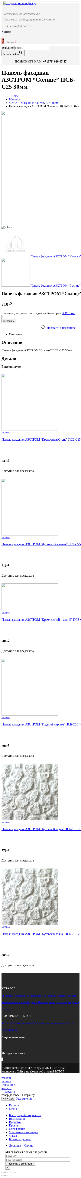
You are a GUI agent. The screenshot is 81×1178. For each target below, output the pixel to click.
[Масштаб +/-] (14, 1172)
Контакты (16, 1023)
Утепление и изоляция (23, 1132)
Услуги (5, 1029)
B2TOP (59, 1071)
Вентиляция (17, 1118)
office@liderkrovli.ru (21, 26)
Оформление (24, 1098)
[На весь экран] (10, 1172)
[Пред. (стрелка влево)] (3, 1175)
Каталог (6, 1023)
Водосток (32, 1002)
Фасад (13, 1135)
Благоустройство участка (25, 1115)
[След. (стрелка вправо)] (6, 1175)
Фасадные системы (57, 995)
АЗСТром (68, 313)
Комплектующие (20, 1139)
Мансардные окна (36, 995)
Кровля (13, 1125)
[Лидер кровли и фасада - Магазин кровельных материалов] (18, 3)
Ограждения (17, 1128)
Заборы (72, 995)
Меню (13, 1108)
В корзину (8, 321)
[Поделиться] (6, 1172)
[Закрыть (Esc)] (3, 1172)
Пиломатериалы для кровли (52, 1002)
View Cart (8, 1098)
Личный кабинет (30, 1023)
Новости (13, 1029)
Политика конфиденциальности (56, 1023)
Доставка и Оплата (21, 1145)
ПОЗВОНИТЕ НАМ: (40, 61)
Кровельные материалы (14, 995)
